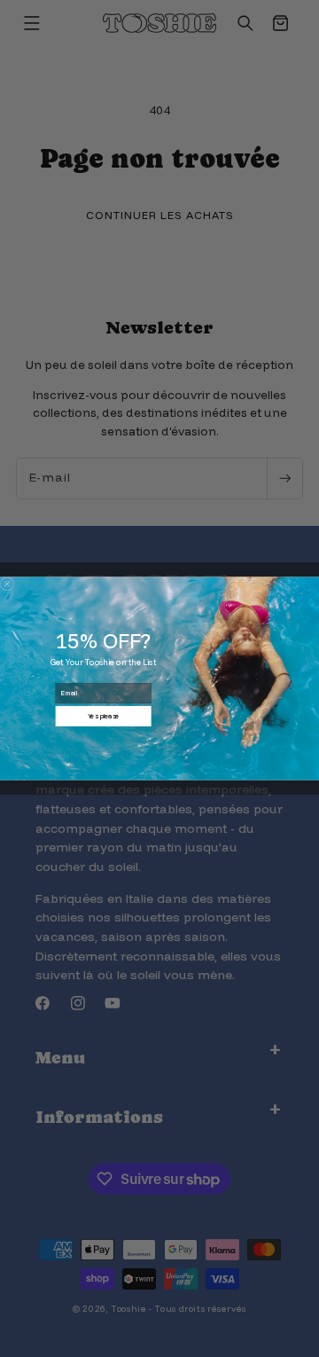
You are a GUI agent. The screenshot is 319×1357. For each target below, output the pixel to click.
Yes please (104, 716)
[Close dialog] (6, 584)
